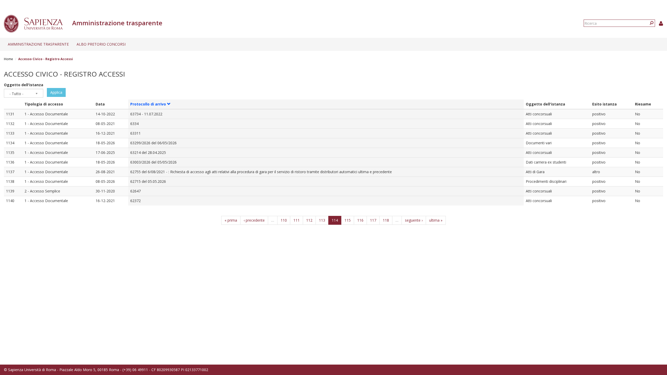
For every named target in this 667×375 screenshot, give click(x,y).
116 (360, 220)
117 (373, 220)
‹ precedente (254, 220)
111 (296, 220)
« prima (231, 220)
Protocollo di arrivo (148, 104)
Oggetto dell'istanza (23, 84)
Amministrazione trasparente (38, 44)
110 (284, 220)
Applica (56, 92)
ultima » (435, 220)
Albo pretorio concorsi (101, 44)
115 (347, 220)
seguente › (414, 220)
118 (386, 220)
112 (309, 220)
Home (8, 59)
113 (322, 220)
